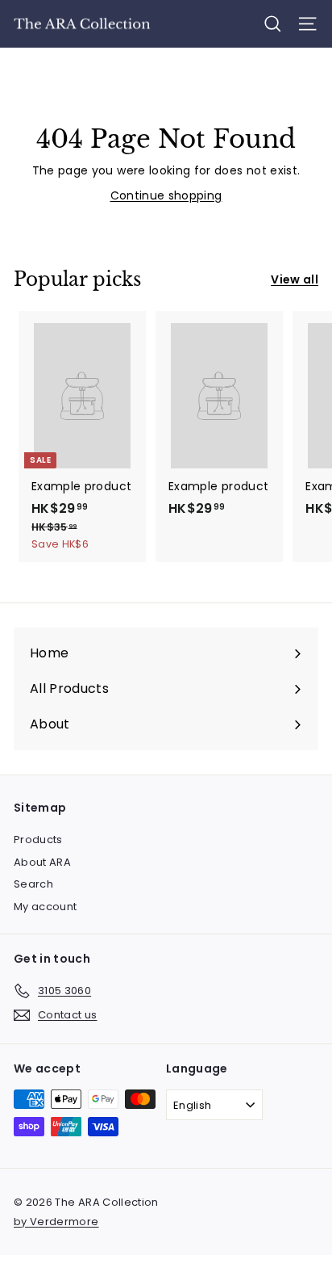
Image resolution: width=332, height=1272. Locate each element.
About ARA (42, 862)
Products (38, 839)
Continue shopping (166, 195)
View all (294, 279)
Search (33, 884)
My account (45, 906)
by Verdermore (56, 1221)
